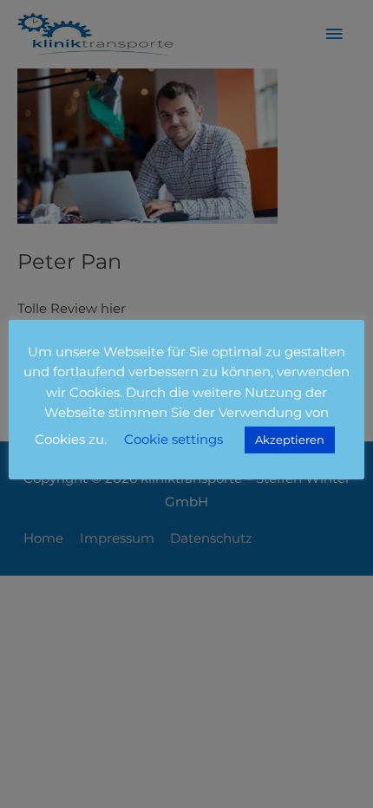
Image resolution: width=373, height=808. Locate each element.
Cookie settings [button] (173, 439)
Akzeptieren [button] (289, 439)
